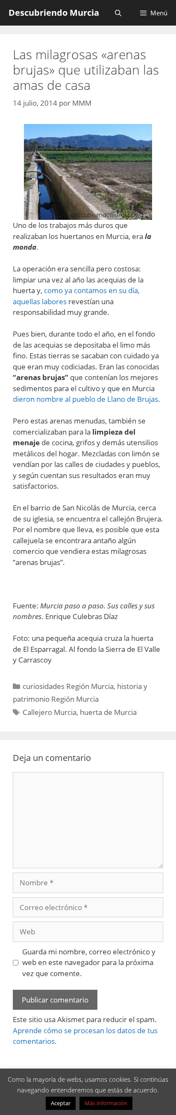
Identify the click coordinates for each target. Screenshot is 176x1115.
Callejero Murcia (49, 712)
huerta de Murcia (108, 712)
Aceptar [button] (60, 1103)
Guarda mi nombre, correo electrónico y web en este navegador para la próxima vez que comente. (88, 962)
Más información (106, 1103)
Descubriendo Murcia (54, 12)
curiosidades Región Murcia (68, 686)
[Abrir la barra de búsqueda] (117, 13)
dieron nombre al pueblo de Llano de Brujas (85, 399)
